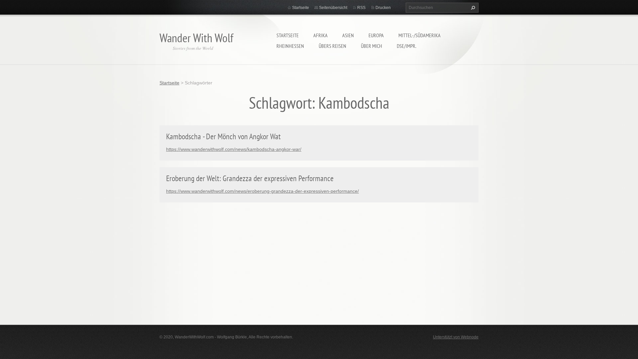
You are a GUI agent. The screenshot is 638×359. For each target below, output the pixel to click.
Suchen (472, 8)
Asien (348, 35)
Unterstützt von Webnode (455, 337)
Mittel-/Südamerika (419, 35)
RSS (361, 7)
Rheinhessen (290, 46)
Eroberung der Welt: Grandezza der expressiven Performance (250, 178)
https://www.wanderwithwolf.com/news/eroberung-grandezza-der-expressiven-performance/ (262, 191)
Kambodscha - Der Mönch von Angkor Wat (223, 136)
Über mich (371, 46)
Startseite (287, 35)
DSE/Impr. (406, 46)
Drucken (383, 7)
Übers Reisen (332, 46)
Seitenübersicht (333, 7)
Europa (376, 35)
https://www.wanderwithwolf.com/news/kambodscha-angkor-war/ (233, 149)
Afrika (320, 35)
